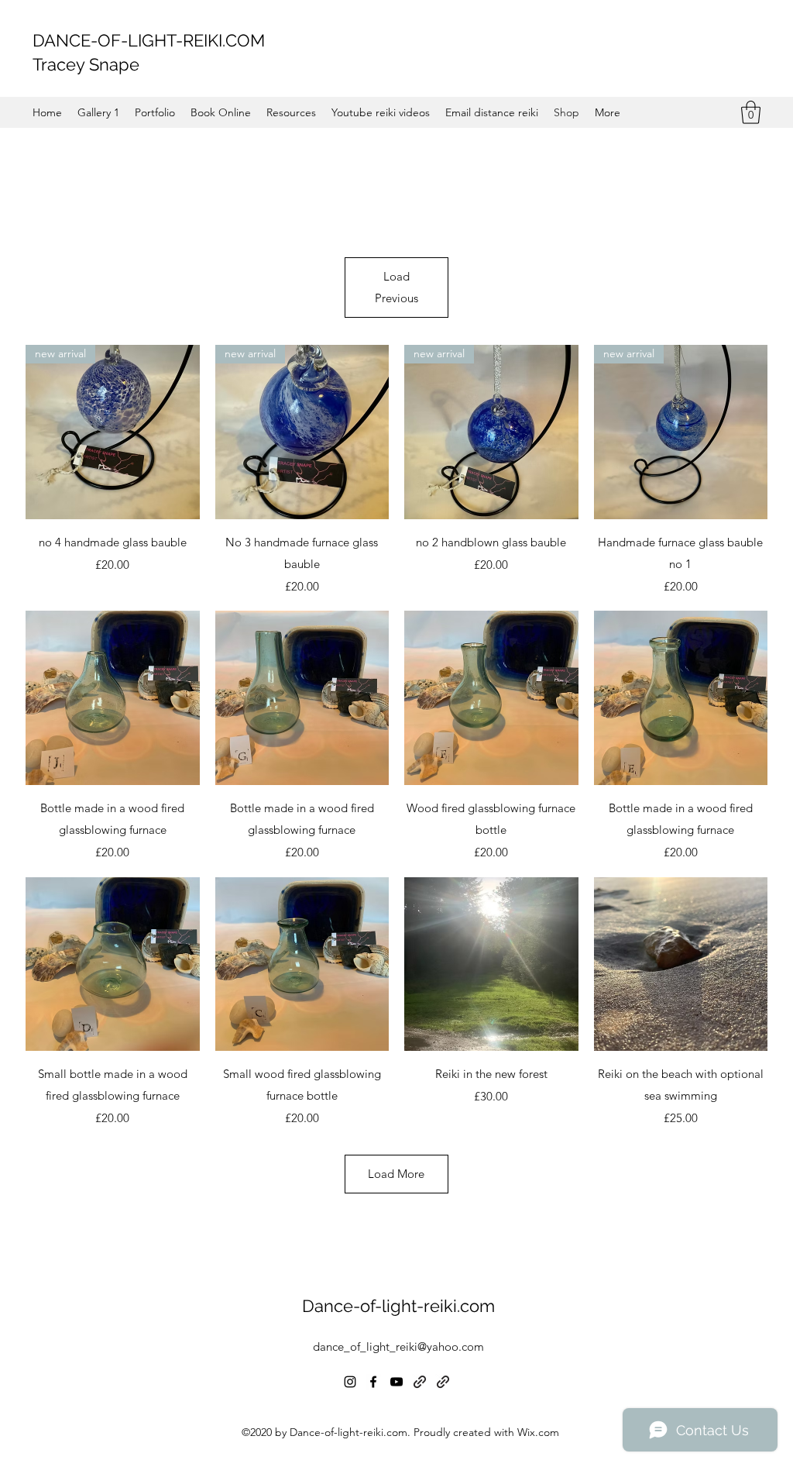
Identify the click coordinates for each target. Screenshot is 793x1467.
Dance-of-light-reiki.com (398, 1306)
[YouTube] (396, 1382)
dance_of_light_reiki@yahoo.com (398, 1346)
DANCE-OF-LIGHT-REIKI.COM (149, 40)
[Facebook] (373, 1382)
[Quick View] (113, 698)
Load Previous (396, 287)
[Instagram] (350, 1382)
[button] (750, 112)
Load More (396, 1173)
